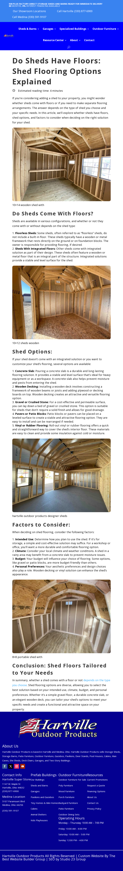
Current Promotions (97, 779)
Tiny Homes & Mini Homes (44, 802)
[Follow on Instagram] (16, 766)
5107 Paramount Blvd (13, 801)
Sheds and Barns (39, 785)
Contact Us (93, 802)
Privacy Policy (94, 808)
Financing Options (96, 791)
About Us (92, 797)
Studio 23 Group (73, 859)
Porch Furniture (66, 797)
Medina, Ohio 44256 (12, 804)
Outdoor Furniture (104, 29)
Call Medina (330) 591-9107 (29, 17)
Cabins (34, 808)
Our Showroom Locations (29, 11)
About (74, 40)
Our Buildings (37, 779)
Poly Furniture (65, 785)
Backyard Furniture (68, 802)
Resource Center (53, 40)
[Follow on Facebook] (4, 766)
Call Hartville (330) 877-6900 (74, 11)
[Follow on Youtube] (22, 766)
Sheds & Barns (27, 29)
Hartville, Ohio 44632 (13, 787)
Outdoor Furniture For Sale (72, 779)
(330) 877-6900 (10, 791)
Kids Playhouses (39, 820)
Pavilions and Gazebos (42, 797)
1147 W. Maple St (11, 783)
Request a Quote (96, 785)
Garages (48, 29)
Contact (89, 40)
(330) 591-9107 (10, 810)
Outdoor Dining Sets (69, 814)
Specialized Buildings (73, 29)
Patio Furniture (66, 808)
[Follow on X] (10, 766)
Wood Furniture (66, 791)
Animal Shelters (38, 814)
